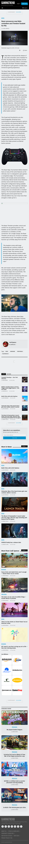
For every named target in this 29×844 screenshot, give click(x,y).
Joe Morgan (5, 398)
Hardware (12, 351)
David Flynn (5, 544)
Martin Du (5, 391)
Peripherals (20, 351)
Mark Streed (15, 758)
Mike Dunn (15, 731)
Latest (3, 374)
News (2, 18)
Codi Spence (6, 28)
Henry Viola (5, 419)
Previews (4, 594)
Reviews (3, 570)
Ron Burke (5, 380)
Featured (9, 374)
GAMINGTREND (8, 842)
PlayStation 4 (5, 353)
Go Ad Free (18, 12)
